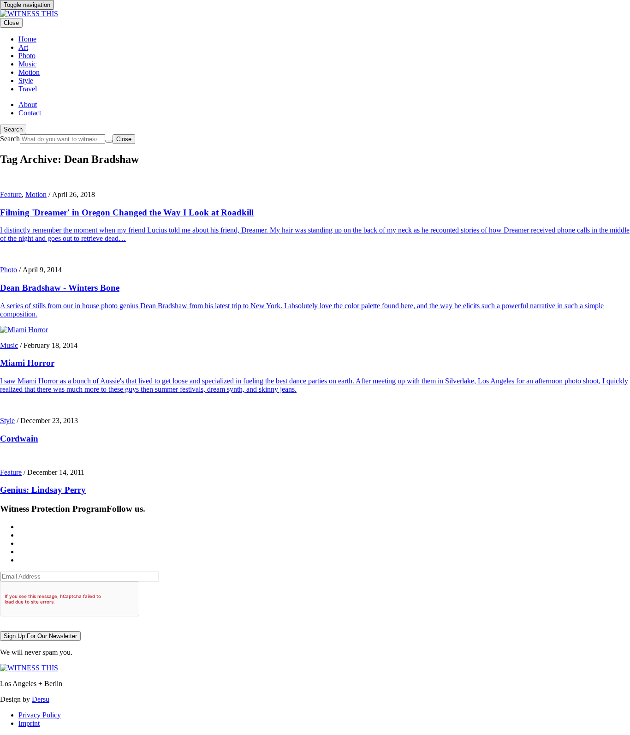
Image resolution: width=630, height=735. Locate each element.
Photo (8, 270)
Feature (11, 194)
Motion (36, 194)
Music (9, 345)
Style (7, 420)
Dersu (40, 699)
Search (13, 129)
